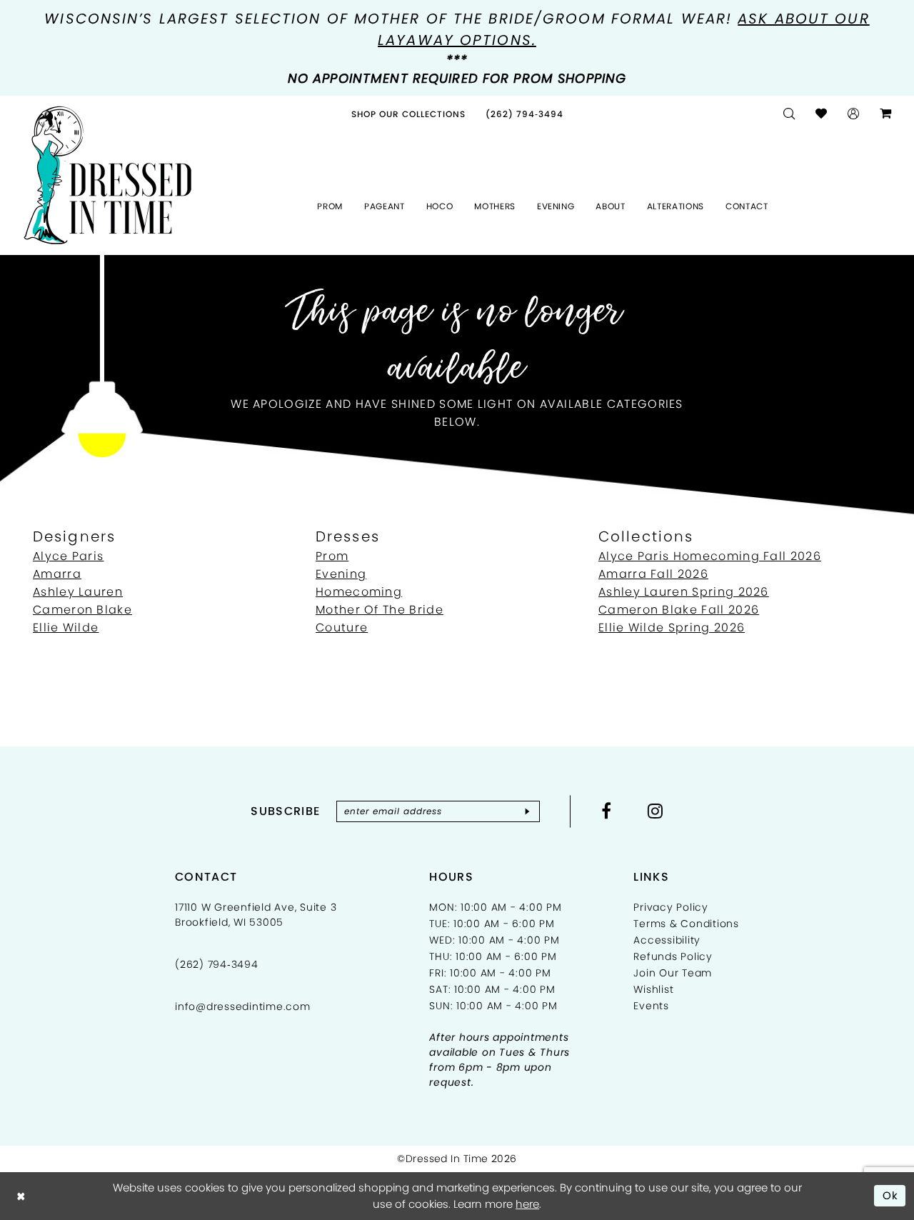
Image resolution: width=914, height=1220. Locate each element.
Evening (341, 574)
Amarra (57, 574)
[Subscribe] (527, 811)
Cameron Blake (82, 609)
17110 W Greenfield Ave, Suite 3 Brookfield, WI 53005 (255, 914)
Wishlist (653, 989)
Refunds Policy (673, 956)
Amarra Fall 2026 (653, 574)
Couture (342, 627)
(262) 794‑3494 (216, 964)
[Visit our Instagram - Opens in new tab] (655, 810)
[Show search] (789, 114)
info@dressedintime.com (243, 1006)
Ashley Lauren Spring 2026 (683, 592)
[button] (854, 114)
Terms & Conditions (686, 923)
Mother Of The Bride (379, 609)
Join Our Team (672, 973)
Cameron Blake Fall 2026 (678, 609)
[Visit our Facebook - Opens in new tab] (606, 810)
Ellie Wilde (66, 627)
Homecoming (359, 592)
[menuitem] (408, 113)
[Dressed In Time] (108, 175)
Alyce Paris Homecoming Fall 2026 (709, 556)
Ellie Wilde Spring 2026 (671, 627)
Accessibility (666, 940)
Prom (332, 556)
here (527, 1203)
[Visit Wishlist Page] (821, 114)
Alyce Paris (68, 556)
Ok (891, 1195)
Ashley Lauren (78, 592)
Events (651, 1006)
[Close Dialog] (21, 1196)
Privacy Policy (670, 907)
